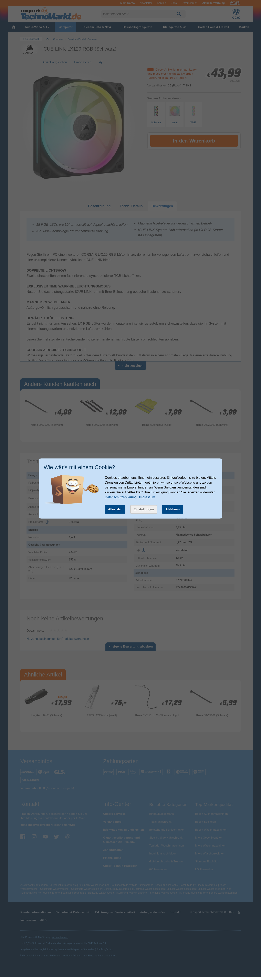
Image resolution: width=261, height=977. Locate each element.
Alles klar (115, 509)
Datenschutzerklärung (121, 497)
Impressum (147, 497)
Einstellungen (144, 509)
